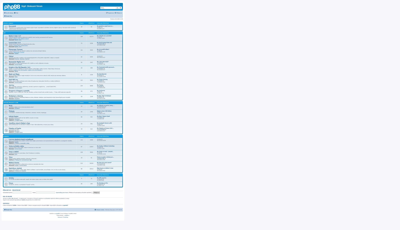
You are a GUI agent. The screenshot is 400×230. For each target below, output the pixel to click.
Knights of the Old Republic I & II (19, 67)
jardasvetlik (101, 43)
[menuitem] (16, 13)
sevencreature (18, 64)
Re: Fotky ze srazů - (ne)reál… (105, 151)
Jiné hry (11, 85)
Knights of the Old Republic (20, 70)
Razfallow (17, 98)
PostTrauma (102, 106)
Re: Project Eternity (102, 79)
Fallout (11, 56)
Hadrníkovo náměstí (15, 168)
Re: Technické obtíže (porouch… (106, 67)
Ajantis (16, 39)
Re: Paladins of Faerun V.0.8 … (105, 128)
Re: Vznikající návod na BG (104, 123)
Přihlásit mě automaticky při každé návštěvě (80, 192)
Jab (99, 50)
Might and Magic (14, 74)
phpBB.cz (67, 215)
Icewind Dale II (24, 45)
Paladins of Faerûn (15, 128)
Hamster (17, 59)
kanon (100, 147)
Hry (4, 32)
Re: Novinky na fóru (102, 183)
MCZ (100, 27)
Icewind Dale (16, 45)
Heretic (100, 75)
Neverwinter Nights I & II (16, 62)
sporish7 (65, 205)
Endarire (101, 117)
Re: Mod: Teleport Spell (103, 116)
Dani (100, 169)
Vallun (16, 76)
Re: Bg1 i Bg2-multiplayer (104, 95)
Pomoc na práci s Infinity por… (105, 157)
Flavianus (101, 68)
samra (100, 63)
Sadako (17, 53)
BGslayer (17, 131)
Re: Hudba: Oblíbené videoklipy (105, 146)
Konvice (101, 179)
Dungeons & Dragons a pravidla (19, 91)
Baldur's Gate (16, 38)
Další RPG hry (13, 79)
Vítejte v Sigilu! (8, 23)
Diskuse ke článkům (21, 171)
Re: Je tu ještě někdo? (103, 49)
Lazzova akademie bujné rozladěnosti (21, 139)
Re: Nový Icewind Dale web (104, 42)
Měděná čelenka (14, 163)
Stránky (11, 178)
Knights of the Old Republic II (35, 70)
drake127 (101, 184)
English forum (19, 120)
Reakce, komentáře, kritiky (22, 143)
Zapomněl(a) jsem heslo (62, 192)
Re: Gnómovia (101, 90)
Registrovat (16, 190)
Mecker (100, 97)
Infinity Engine (13, 116)
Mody (10, 105)
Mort (100, 112)
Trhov (10, 157)
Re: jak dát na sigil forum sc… (105, 26)
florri (100, 91)
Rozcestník (12, 26)
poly (100, 37)
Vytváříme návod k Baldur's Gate (19, 123)
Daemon (27, 59)
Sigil (4, 175)
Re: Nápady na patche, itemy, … (105, 105)
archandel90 (102, 129)
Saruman (22, 59)
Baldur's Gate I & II (15, 36)
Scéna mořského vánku (16, 146)
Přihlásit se (7, 190)
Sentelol (100, 80)
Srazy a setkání (14, 151)
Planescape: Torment (15, 49)
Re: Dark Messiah (101, 74)
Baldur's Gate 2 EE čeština (104, 111)
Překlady (11, 111)
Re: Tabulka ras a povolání (104, 35)
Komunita (6, 136)
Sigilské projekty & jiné (10, 102)
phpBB (57, 213)
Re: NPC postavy (101, 177)
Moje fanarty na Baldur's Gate (105, 168)
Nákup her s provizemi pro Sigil (23, 159)
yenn (20, 39)
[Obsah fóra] (12, 6)
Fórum (11, 183)
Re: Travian (100, 85)
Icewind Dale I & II (15, 43)
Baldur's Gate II (25, 38)
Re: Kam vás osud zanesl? (104, 162)
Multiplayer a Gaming (16, 96)
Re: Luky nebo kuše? (103, 61)
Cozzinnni (101, 163)
